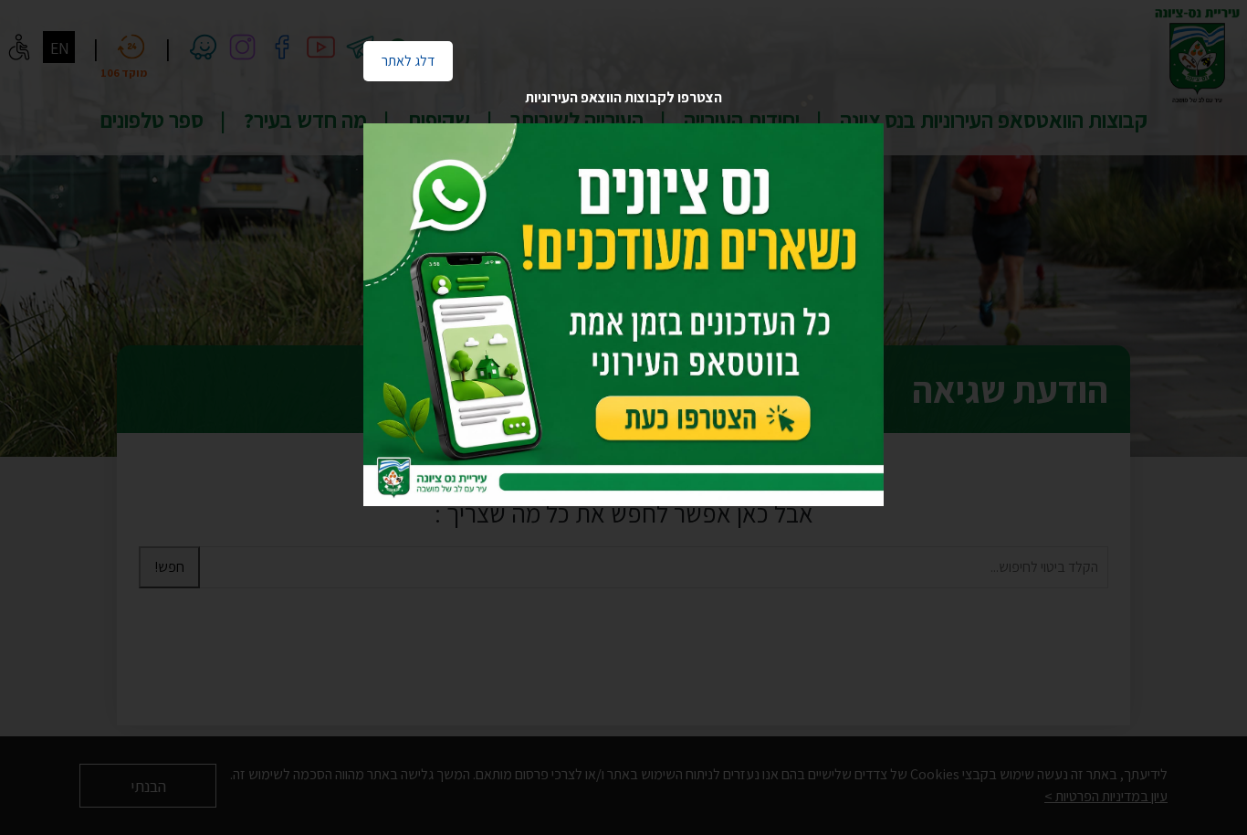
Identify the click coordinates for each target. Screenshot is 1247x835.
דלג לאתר (399, 55)
